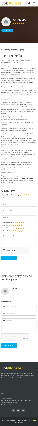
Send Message (9, 345)
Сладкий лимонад (6, 186)
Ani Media (15, 288)
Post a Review (9, 258)
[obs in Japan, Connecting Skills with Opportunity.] (12, 3)
